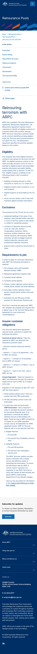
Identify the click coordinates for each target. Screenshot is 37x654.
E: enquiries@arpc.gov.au (12, 597)
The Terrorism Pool (8, 37)
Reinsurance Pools (15, 34)
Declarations (7, 71)
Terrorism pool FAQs (9, 76)
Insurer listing (7, 55)
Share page (10, 98)
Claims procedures (9, 63)
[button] (18, 545)
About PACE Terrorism (10, 59)
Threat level (6, 67)
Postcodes (6, 50)
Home (4, 34)
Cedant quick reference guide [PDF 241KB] (17, 89)
